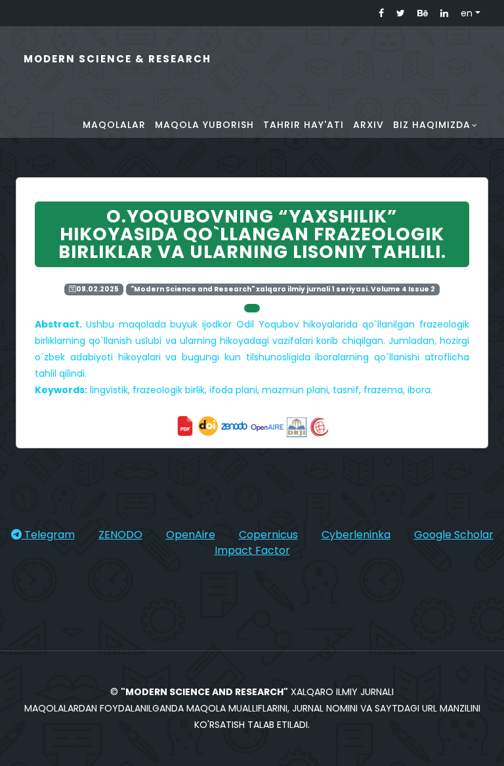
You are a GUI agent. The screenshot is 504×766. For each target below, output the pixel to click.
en (466, 13)
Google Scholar (454, 534)
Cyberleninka (356, 534)
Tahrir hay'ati (303, 124)
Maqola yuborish (204, 124)
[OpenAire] (267, 424)
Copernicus (268, 534)
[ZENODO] (234, 424)
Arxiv (368, 124)
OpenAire (190, 534)
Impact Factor (252, 550)
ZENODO (120, 534)
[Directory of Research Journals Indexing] (296, 424)
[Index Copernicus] (319, 424)
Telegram (48, 534)
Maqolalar (114, 124)
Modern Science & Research (117, 59)
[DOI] (208, 424)
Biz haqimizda (432, 124)
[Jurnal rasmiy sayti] (186, 424)
